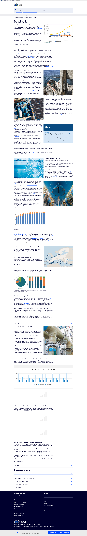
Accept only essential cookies (63, 532)
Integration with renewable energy (21, 481)
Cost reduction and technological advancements (24, 478)
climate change (19, 53)
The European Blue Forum (48, 510)
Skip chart (30, 366)
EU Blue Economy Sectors (28, 17)
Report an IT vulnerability (18, 526)
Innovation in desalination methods (21, 484)
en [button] (49, 4)
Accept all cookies (52, 532)
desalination (33, 57)
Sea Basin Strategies (47, 507)
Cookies (35, 526)
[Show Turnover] (35, 384)
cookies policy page (33, 532)
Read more (17, 323)
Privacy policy (40, 526)
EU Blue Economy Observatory (18, 17)
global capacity (18, 183)
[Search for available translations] (22, 53)
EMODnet (34, 193)
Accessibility (52, 526)
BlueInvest (46, 508)
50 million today (29, 56)
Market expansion (18, 473)
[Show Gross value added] (41, 384)
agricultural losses (27, 303)
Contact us (38, 524)
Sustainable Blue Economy (48, 505)
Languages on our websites (28, 526)
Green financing (18, 475)
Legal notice (46, 526)
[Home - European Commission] (21, 4)
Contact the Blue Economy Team (49, 495)
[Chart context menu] (72, 367)
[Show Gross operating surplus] (49, 384)
